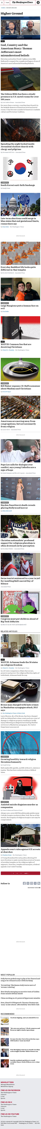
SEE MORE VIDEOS (33, 887)
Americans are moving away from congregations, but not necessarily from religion (18, 424)
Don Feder (6, 311)
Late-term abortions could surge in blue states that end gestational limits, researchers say (20, 221)
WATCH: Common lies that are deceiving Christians (16, 345)
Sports (3, 1098)
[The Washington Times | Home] (22, 2)
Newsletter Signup (7, 1086)
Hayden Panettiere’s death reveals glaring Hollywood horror (18, 506)
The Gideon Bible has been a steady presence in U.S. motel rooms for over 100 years (20, 96)
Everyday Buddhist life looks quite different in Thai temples (18, 268)
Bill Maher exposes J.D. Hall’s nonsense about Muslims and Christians (20, 387)
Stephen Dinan (7, 855)
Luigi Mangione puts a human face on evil (20, 307)
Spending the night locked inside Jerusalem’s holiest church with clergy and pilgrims (17, 146)
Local (2, 1096)
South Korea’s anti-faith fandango (18, 185)
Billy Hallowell (7, 511)
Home (3, 8)
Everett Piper (7, 392)
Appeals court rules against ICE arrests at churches (20, 850)
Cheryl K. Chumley (8, 350)
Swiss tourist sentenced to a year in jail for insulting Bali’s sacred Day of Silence (20, 581)
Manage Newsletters (7, 1084)
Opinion (3, 1094)
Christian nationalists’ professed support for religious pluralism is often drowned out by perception (18, 543)
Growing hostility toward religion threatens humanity (18, 760)
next (26, 873)
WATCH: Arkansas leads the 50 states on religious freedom (19, 663)
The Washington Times (8, 1092)
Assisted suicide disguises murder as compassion (19, 806)
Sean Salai (6, 227)
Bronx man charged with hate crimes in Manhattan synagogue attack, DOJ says (19, 707)
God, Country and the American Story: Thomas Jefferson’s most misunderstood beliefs (16, 50)
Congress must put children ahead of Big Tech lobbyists (19, 620)
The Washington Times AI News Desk (14, 713)
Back (7, 2)
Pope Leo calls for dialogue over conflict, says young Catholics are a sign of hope (18, 467)
